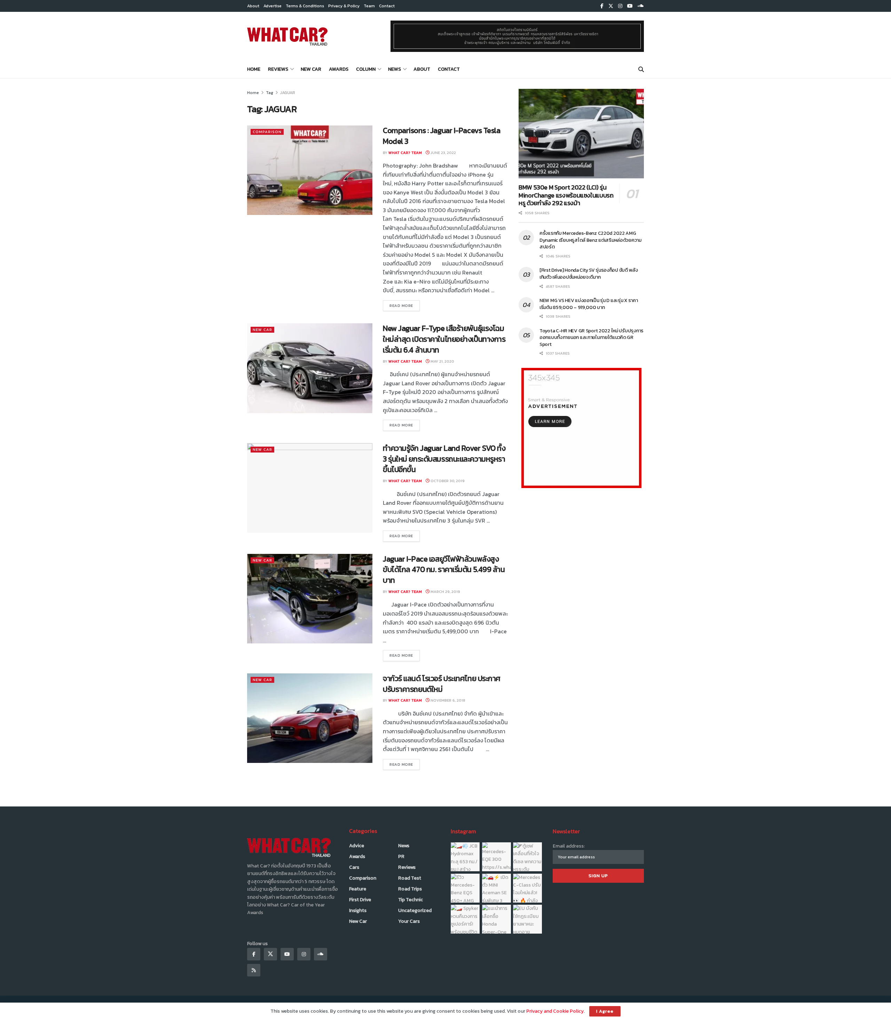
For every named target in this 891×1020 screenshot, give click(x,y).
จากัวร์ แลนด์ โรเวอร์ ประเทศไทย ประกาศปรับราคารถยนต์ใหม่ (441, 684)
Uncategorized (415, 910)
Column (366, 69)
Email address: (569, 846)
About (253, 6)
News (394, 69)
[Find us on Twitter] (610, 6)
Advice (356, 845)
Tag (269, 93)
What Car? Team (405, 152)
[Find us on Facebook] (602, 6)
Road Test (409, 878)
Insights (357, 910)
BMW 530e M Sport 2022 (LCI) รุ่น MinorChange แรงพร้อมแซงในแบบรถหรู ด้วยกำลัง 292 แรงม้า (566, 195)
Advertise (272, 6)
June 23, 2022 (442, 152)
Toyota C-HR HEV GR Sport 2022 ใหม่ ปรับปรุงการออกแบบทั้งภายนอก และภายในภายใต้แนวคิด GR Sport (591, 337)
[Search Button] (641, 69)
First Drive (360, 899)
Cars (354, 867)
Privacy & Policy (344, 6)
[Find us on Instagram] (620, 6)
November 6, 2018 (447, 700)
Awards (338, 69)
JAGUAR (287, 93)
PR (401, 856)
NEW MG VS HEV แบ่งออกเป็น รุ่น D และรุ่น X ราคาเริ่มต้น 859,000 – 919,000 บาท (588, 304)
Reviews (278, 69)
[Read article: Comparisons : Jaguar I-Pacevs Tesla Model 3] (309, 170)
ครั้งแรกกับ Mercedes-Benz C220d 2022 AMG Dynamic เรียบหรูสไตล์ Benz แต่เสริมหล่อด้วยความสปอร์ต (590, 240)
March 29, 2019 (444, 591)
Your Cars (409, 921)
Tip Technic (410, 899)
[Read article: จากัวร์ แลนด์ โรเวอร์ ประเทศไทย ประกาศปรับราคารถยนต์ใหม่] (309, 718)
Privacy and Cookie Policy (555, 1011)
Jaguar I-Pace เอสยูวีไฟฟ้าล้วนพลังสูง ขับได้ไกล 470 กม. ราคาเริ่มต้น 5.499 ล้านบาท (444, 569)
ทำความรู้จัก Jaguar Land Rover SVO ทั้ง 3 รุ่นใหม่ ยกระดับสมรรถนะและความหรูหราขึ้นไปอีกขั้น (444, 459)
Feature (357, 888)
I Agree (605, 1011)
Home (253, 69)
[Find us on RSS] (253, 970)
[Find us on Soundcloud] (641, 6)
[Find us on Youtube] (630, 6)
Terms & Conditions (305, 6)
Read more (404, 305)
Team (369, 6)
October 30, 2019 (447, 481)
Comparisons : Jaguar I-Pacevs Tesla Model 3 (441, 136)
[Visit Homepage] (287, 36)
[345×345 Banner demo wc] (581, 427)
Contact (387, 6)
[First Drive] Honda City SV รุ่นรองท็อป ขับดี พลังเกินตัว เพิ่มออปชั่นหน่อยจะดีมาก (588, 273)
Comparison (267, 131)
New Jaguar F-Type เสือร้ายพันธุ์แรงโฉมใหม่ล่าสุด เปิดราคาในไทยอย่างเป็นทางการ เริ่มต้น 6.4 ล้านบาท (444, 339)
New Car (311, 69)
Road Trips (410, 888)
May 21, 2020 (441, 361)
